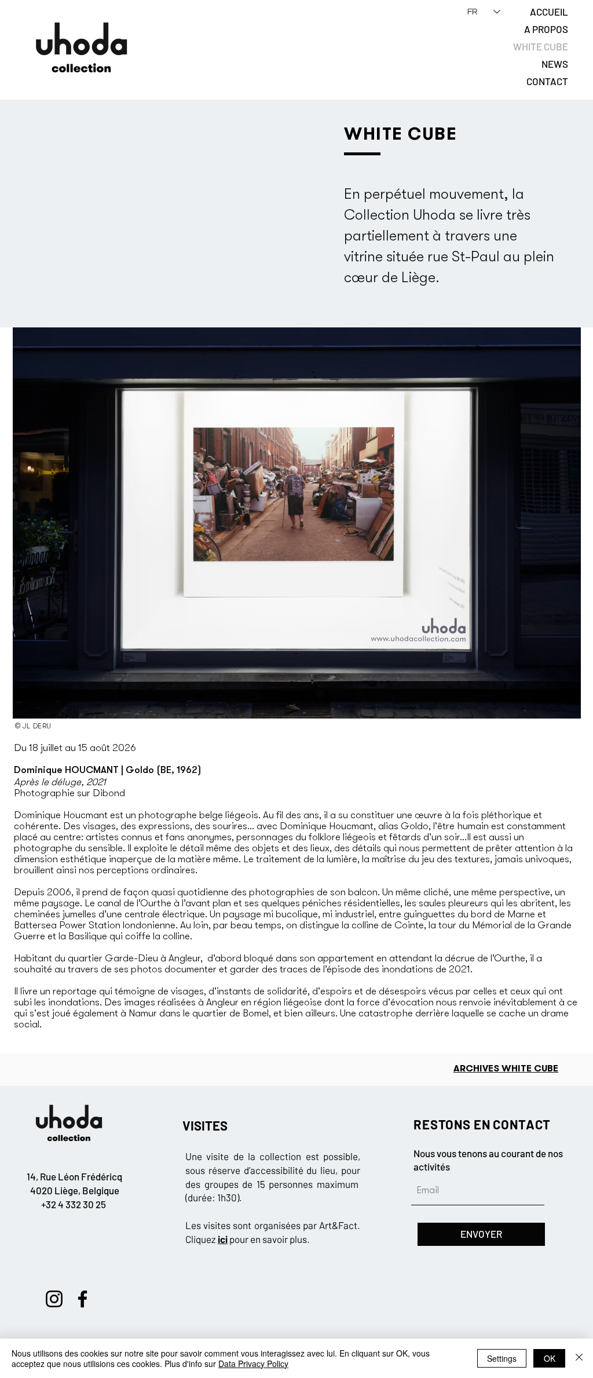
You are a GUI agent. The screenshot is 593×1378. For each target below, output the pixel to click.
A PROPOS (546, 29)
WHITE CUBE (540, 46)
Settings (502, 1358)
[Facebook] (82, 1299)
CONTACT (547, 81)
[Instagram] (54, 1299)
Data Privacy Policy (253, 1363)
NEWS (554, 64)
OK (549, 1358)
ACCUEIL (549, 11)
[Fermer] (579, 1358)
